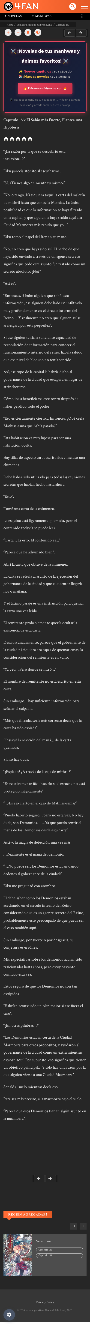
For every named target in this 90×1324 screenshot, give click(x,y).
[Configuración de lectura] (9, 1315)
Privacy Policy (45, 1302)
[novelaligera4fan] (21, 6)
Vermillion (43, 1241)
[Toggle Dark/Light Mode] (37, 32)
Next (81, 33)
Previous (73, 1226)
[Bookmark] (27, 32)
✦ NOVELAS (13, 16)
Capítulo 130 (45, 1249)
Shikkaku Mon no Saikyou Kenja (34, 24)
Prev (69, 33)
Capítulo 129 (45, 1255)
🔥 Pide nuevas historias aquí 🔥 (45, 88)
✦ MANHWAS (41, 16)
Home (10, 24)
